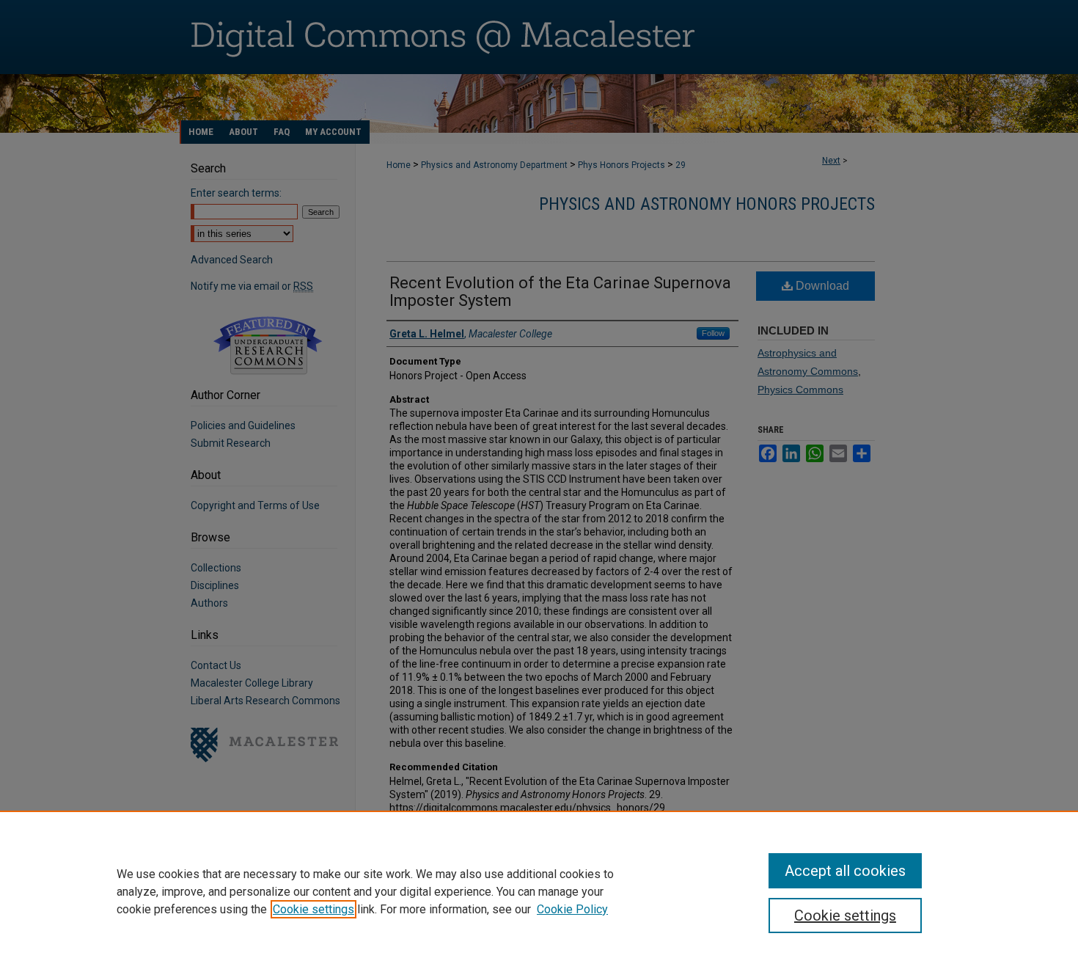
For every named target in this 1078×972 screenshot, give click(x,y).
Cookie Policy (572, 909)
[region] (539, 891)
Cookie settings (313, 909)
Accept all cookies (845, 871)
